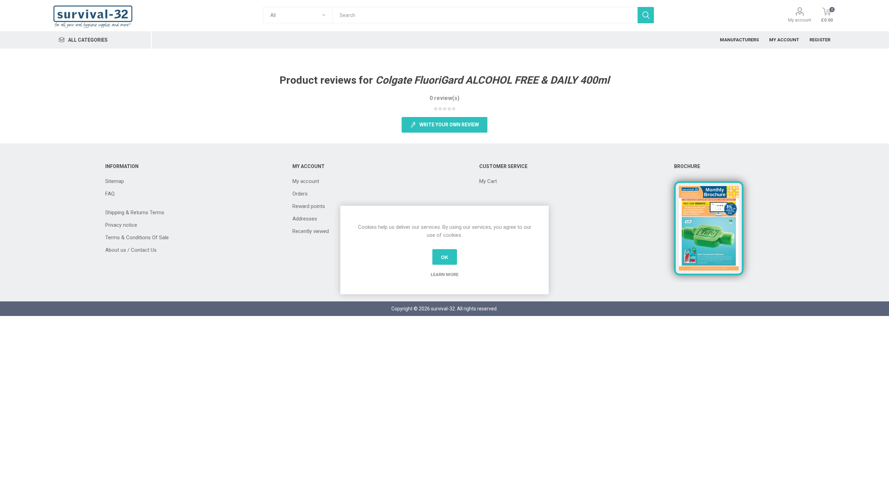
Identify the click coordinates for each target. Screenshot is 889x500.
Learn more (444, 274)
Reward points (308, 206)
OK (444, 257)
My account (799, 20)
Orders (300, 194)
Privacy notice (121, 225)
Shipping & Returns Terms (134, 212)
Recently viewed (310, 231)
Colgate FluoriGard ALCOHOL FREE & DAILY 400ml (492, 80)
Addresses (304, 219)
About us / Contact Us (131, 250)
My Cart (488, 181)
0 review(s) (444, 98)
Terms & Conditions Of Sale (137, 237)
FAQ (110, 194)
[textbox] (485, 15)
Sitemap (114, 181)
